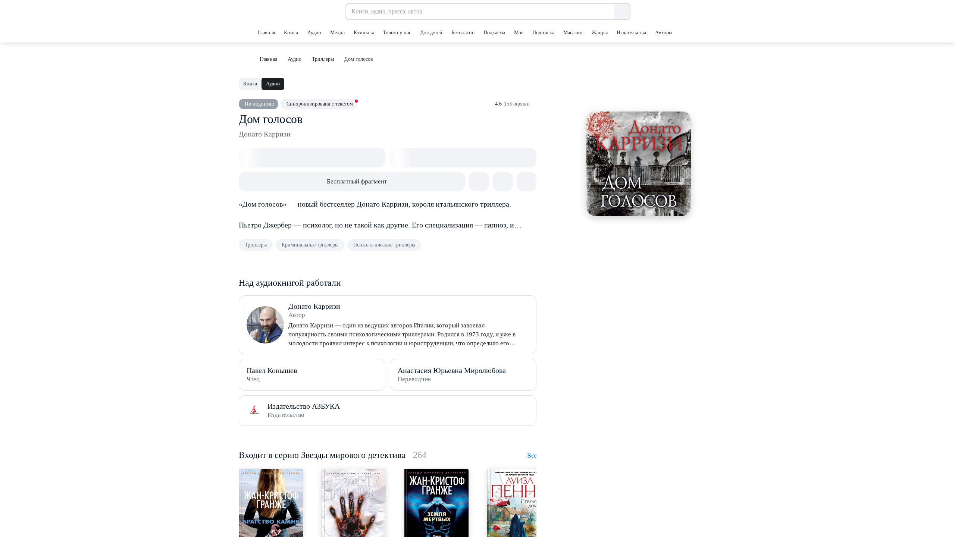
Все (531, 455)
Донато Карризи (265, 134)
